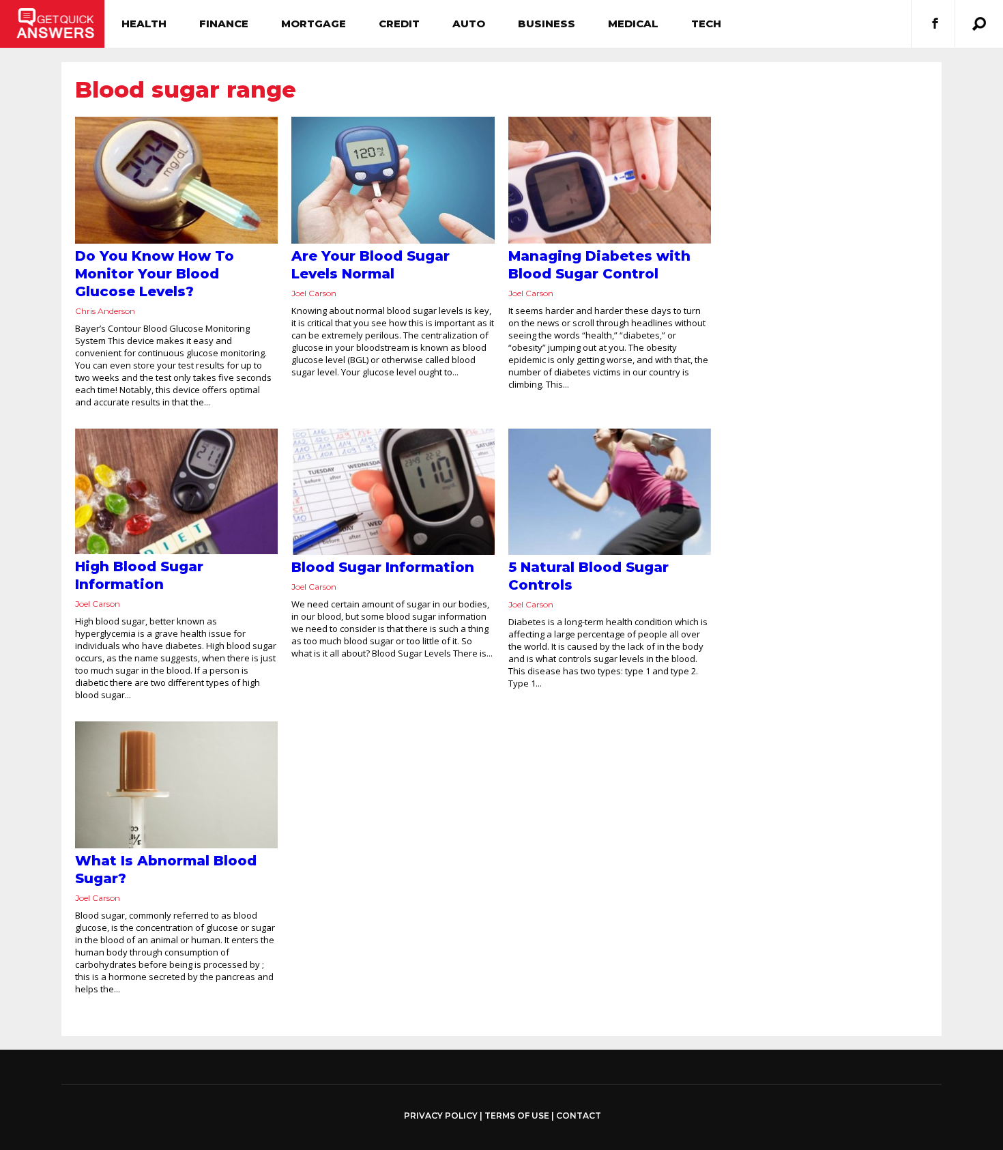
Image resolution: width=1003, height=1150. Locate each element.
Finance (223, 23)
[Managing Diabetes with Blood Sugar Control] (609, 180)
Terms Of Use (516, 1115)
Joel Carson (313, 293)
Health (143, 23)
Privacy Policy (441, 1116)
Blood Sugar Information (382, 567)
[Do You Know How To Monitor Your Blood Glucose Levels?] (176, 180)
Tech (706, 23)
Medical (633, 23)
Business (546, 23)
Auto (468, 23)
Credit (399, 23)
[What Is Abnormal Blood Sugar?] (176, 784)
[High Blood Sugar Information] (176, 491)
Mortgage (313, 23)
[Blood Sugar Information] (392, 492)
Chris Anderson (105, 311)
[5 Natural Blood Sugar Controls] (609, 492)
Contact (578, 1115)
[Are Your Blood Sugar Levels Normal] (392, 180)
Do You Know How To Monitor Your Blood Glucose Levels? (154, 274)
